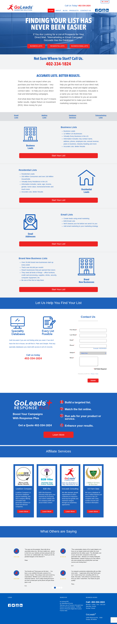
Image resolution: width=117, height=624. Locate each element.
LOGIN (10, 597)
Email (72, 340)
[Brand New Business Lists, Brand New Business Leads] (86, 266)
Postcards (67, 608)
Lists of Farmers (69, 605)
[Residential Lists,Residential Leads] (86, 177)
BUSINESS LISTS (36, 46)
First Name (73, 329)
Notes (72, 357)
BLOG (65, 11)
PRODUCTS (74, 11)
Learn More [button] (23, 511)
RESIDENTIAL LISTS (57, 46)
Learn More (58, 434)
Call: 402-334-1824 (95, 602)
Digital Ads (74, 608)
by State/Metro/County (66, 603)
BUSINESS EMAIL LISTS (79, 46)
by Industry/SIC (64, 601)
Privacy (92, 373)
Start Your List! (58, 155)
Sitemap (62, 605)
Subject (72, 352)
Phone (72, 345)
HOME (51, 11)
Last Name (73, 335)
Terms (96, 373)
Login (105, 1)
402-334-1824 (84, 5)
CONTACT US (85, 11)
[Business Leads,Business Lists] (30, 134)
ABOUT (58, 11)
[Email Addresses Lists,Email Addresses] (30, 222)
